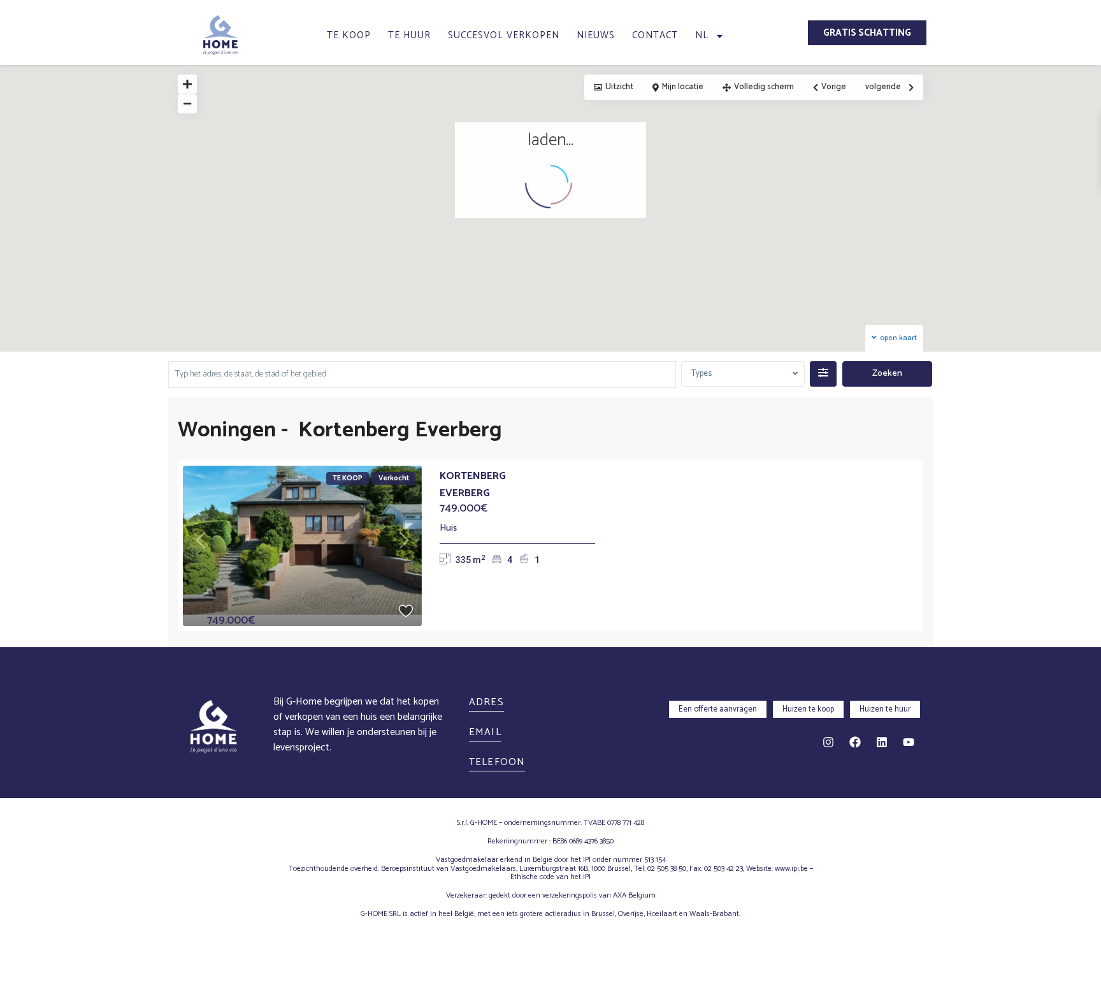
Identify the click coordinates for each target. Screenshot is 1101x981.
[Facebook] (855, 742)
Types (701, 373)
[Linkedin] (881, 742)
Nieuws (596, 35)
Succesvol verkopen (503, 35)
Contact (655, 35)
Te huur (409, 35)
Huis (448, 528)
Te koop (349, 35)
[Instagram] (828, 742)
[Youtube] (908, 742)
